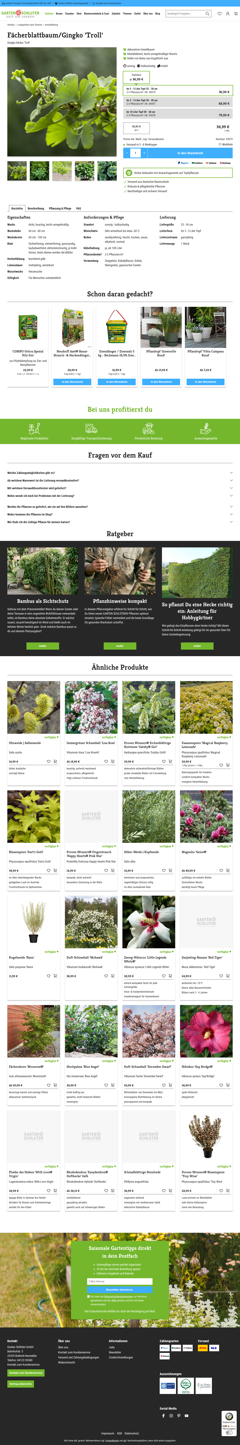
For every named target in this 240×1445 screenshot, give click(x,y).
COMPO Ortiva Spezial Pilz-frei (28, 353)
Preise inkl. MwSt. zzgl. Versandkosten (143, 139)
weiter (42, 646)
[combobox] (185, 13)
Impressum (107, 1433)
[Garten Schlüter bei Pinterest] (179, 1415)
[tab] (17, 208)
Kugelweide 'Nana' (21, 958)
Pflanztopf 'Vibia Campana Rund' (206, 353)
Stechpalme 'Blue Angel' (83, 1067)
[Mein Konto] (228, 14)
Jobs (112, 1347)
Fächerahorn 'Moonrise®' (26, 1067)
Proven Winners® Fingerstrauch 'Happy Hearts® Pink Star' (89, 854)
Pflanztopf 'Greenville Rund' (161, 353)
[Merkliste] (48, 761)
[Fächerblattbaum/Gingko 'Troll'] (62, 101)
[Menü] (235, 1413)
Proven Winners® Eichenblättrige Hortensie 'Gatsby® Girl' (147, 745)
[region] (62, 114)
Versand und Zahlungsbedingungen (78, 1357)
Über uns (63, 1347)
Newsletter (115, 1352)
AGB (114, 1300)
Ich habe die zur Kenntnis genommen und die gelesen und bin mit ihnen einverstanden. (119, 1300)
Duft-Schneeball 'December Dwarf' (147, 1067)
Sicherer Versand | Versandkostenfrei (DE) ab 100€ (28, 3)
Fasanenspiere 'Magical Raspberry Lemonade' (205, 745)
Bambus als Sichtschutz (42, 601)
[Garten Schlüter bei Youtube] (186, 1415)
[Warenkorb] (236, 14)
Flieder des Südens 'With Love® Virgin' (30, 1174)
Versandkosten (112, 1440)
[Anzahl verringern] (126, 153)
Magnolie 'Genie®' (194, 852)
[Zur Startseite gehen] (20, 14)
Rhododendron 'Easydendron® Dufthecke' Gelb (87, 1174)
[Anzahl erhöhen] (144, 153)
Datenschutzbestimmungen (118, 1296)
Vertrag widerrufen (20, 1383)
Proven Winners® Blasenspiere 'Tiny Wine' (203, 1174)
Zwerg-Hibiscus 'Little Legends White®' (145, 959)
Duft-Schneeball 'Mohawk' (85, 958)
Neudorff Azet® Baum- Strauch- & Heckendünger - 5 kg (72, 353)
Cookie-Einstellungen (121, 1357)
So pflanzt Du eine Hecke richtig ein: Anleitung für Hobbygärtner (197, 611)
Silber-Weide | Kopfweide (141, 852)
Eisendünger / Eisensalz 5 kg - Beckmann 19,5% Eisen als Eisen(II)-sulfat (117, 353)
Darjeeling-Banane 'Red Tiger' (202, 958)
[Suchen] (207, 13)
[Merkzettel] (220, 14)
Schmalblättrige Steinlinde (142, 1172)
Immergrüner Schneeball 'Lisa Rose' (91, 743)
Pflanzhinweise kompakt (120, 601)
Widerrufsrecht (66, 1362)
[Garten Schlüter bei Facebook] (163, 1415)
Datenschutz (132, 1433)
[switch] (229, 1433)
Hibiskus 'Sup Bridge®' (197, 1067)
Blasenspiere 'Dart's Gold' (26, 852)
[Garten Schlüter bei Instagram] (171, 1415)
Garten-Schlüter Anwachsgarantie (73, 3)
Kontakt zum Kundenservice (108, 3)
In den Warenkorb (190, 153)
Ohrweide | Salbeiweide (25, 743)
